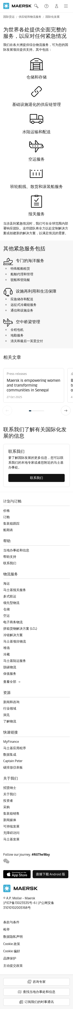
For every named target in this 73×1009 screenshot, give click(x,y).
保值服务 (9, 674)
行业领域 (9, 708)
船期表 (8, 530)
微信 (6, 861)
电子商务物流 (13, 622)
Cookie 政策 (11, 944)
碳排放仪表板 (13, 767)
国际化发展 (52, 17)
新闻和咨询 (11, 702)
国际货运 (9, 17)
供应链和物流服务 (30, 17)
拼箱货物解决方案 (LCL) (20, 628)
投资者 (8, 801)
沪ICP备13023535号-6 (19, 903)
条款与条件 (11, 922)
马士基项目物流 (14, 641)
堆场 (6, 648)
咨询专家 (39, 982)
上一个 (7, 410)
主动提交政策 (13, 966)
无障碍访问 (11, 833)
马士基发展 (11, 839)
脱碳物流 (9, 667)
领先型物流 (11, 603)
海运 (6, 583)
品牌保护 (9, 958)
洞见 (6, 715)
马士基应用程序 (14, 748)
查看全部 (9, 682)
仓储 (6, 609)
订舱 (6, 517)
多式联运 (9, 596)
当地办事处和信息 (16, 550)
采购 (6, 807)
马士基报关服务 (14, 590)
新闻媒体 (9, 820)
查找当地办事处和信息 (39, 992)
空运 (6, 616)
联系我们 (36, 478)
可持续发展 (11, 826)
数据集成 (9, 754)
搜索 (36, 6)
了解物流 (9, 721)
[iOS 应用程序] (17, 874)
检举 (6, 929)
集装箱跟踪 (11, 523)
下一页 (66, 410)
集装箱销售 (11, 813)
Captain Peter (13, 761)
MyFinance (11, 742)
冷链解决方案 (13, 635)
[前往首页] (20, 891)
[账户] (57, 6)
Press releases (17, 374)
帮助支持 (46, 6)
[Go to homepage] (17, 6)
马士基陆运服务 (14, 661)
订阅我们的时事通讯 (39, 1002)
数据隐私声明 (13, 937)
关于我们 (9, 794)
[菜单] (66, 6)
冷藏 (6, 654)
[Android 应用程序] (50, 874)
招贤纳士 (9, 788)
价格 (6, 511)
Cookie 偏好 (11, 951)
